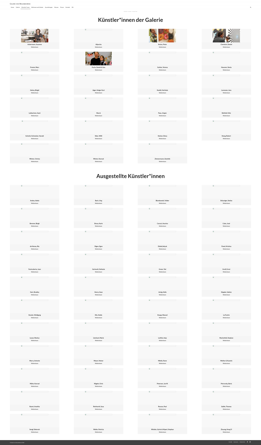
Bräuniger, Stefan (226, 201)
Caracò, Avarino (162, 223)
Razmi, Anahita (34, 406)
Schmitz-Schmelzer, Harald (34, 136)
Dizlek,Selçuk (162, 246)
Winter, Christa (34, 159)
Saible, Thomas (226, 406)
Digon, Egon (99, 246)
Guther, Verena (162, 67)
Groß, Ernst (226, 269)
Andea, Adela (34, 201)
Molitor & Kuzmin (226, 361)
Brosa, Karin (98, 223)
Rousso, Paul (162, 406)
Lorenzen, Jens (226, 90)
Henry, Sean (98, 292)
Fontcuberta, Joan (34, 269)
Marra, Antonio (34, 361)
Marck (98, 113)
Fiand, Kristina (226, 246)
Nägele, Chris (98, 384)
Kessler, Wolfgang (35, 315)
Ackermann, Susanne (35, 44)
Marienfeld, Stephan (226, 338)
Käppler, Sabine (226, 292)
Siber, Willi (98, 136)
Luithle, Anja (162, 338)
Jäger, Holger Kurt (98, 90)
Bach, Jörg (98, 201)
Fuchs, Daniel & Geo (98, 67)
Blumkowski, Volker (162, 201)
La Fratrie (226, 315)
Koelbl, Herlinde (162, 90)
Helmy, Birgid (34, 90)
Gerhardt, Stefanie (98, 269)
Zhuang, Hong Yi (226, 429)
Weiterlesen (34, 47)
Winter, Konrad (98, 159)
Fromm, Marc (34, 67)
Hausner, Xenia (226, 67)
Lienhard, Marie (98, 338)
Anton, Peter (162, 44)
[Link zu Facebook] (247, 442)
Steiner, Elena (162, 136)
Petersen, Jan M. (162, 384)
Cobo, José (226, 223)
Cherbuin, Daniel (226, 44)
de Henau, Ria (34, 246)
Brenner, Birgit (35, 223)
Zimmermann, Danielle (162, 159)
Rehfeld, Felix (226, 113)
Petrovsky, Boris (226, 384)
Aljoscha (98, 44)
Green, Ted (162, 269)
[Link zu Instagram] (250, 442)
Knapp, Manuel (162, 315)
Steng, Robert (226, 136)
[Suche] (250, 7)
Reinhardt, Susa (98, 406)
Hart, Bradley (34, 292)
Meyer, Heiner (98, 361)
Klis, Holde (98, 315)
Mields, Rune (162, 361)
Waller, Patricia (98, 429)
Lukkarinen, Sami (34, 113)
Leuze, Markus (34, 338)
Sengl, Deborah (34, 429)
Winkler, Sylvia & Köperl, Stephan (162, 429)
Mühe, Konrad (34, 384)
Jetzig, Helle (162, 292)
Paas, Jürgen (162, 113)
